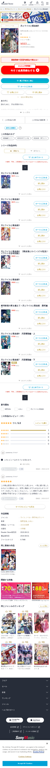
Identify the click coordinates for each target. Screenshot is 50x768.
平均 (15, 423)
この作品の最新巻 (38, 120)
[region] (25, 754)
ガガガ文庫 (24, 525)
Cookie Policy (38, 752)
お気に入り (14, 92)
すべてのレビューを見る (25, 507)
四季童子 (10, 638)
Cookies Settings (24, 757)
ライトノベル (9, 26)
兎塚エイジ (12, 669)
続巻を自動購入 (11, 128)
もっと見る (26, 112)
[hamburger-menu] (47, 3)
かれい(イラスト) (35, 31)
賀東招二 (4, 638)
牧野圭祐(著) (24, 31)
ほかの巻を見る (27, 97)
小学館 (22, 529)
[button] (32, 731)
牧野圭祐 (8, 409)
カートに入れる (26, 86)
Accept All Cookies (25, 763)
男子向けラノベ (10, 9)
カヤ (35, 669)
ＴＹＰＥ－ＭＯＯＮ (40, 638)
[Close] (47, 743)
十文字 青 (20, 669)
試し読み (38, 92)
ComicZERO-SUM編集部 (9, 574)
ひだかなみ (26, 638)
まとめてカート (37, 157)
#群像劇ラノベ (7, 138)
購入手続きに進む (26, 81)
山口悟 (19, 638)
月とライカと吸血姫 (24, 9)
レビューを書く (25, 39)
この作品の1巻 (10, 120)
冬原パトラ (4, 669)
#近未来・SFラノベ (40, 138)
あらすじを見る (26, 194)
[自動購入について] (20, 128)
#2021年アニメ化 (23, 138)
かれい (20, 409)
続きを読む (26, 464)
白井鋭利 (27, 669)
